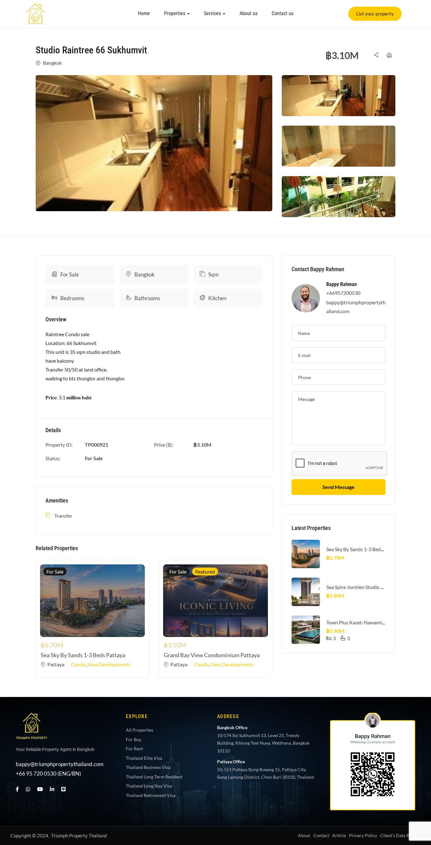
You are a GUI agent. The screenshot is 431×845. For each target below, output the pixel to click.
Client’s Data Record (400, 835)
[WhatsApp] (28, 789)
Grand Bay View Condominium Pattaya (212, 655)
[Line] (63, 789)
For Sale (69, 274)
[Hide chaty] (413, 828)
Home (144, 13)
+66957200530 (343, 293)
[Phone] (413, 789)
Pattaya (55, 664)
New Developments (109, 664)
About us (248, 13)
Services (213, 13)
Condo (78, 664)
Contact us (282, 13)
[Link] (35, 7)
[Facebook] (17, 789)
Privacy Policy (363, 835)
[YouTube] (40, 789)
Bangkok (52, 63)
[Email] (413, 809)
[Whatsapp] (413, 750)
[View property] (154, 143)
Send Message (338, 487)
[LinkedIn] (52, 789)
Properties (175, 13)
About (304, 835)
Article (339, 835)
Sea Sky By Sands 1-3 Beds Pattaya (83, 655)
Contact (321, 835)
